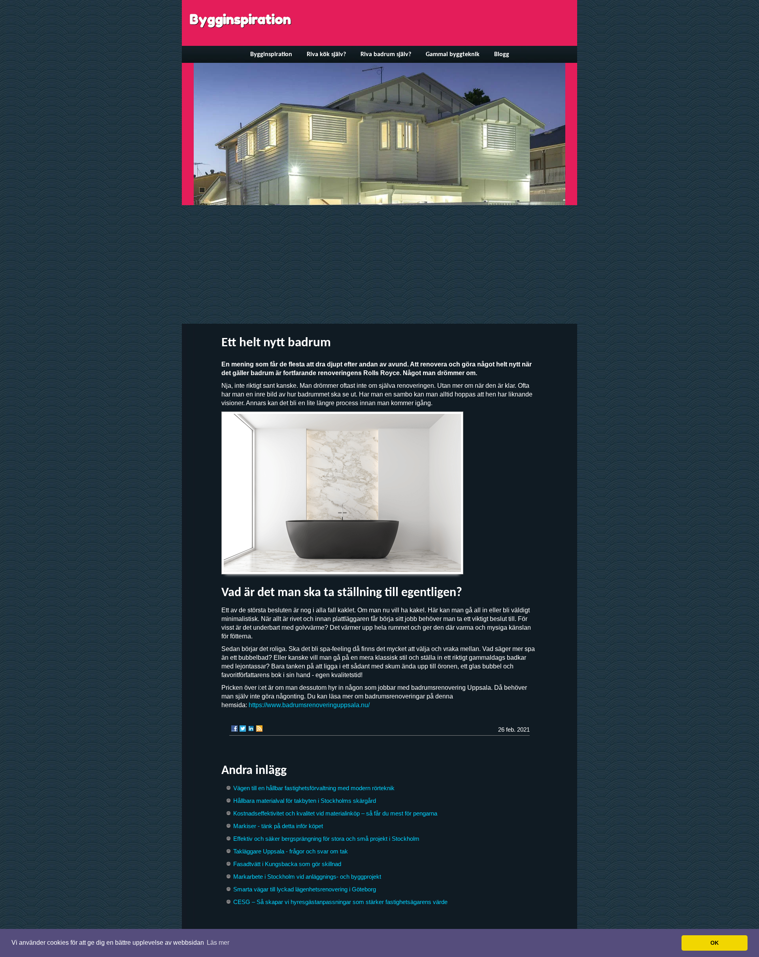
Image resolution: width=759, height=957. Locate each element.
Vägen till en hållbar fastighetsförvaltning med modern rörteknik (314, 788)
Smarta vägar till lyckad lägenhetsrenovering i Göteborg (304, 889)
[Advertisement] (379, 264)
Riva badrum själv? (386, 54)
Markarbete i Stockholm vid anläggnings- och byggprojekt (307, 876)
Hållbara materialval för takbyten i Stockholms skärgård (304, 800)
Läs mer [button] (218, 942)
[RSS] (259, 728)
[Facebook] (234, 728)
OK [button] (714, 943)
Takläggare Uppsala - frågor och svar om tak (290, 851)
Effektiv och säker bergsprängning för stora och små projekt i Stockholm (326, 838)
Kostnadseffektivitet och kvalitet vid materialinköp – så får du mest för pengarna (335, 813)
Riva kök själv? (326, 54)
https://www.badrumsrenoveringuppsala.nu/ (309, 705)
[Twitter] (243, 728)
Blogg (501, 54)
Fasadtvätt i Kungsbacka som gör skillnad (287, 864)
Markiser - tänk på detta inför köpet (278, 826)
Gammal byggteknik (453, 54)
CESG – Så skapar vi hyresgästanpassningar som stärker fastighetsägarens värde (340, 901)
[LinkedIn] (251, 728)
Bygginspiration (240, 19)
